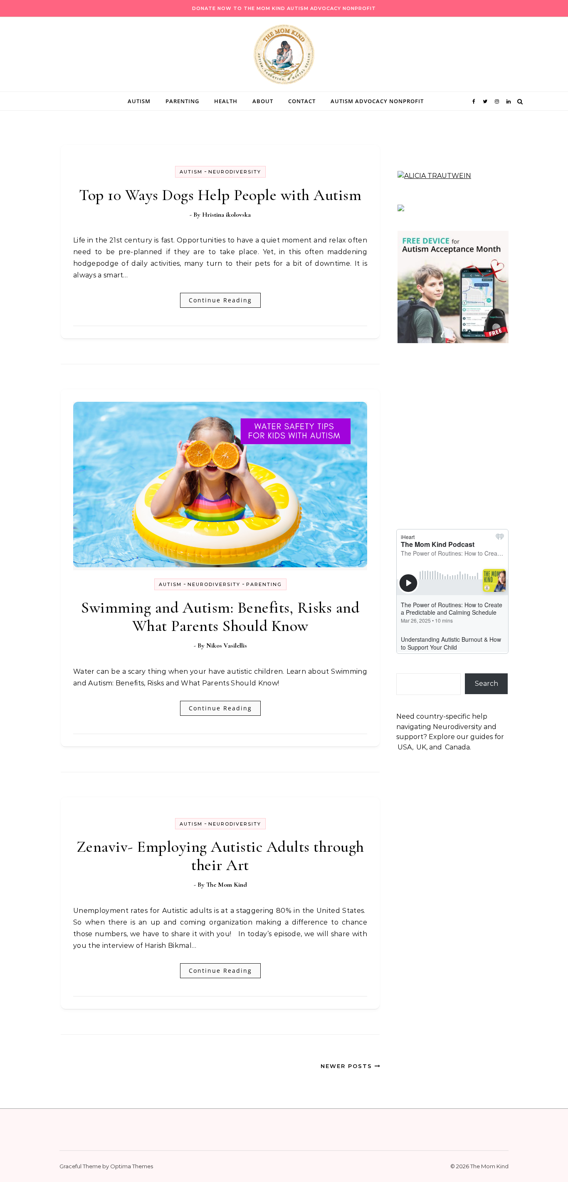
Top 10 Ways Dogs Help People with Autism (220, 195)
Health (225, 101)
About (262, 101)
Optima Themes (131, 1166)
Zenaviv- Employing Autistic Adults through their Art (220, 856)
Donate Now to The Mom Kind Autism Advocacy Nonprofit (284, 8)
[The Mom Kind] (284, 56)
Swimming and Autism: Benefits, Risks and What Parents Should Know (220, 617)
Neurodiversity (234, 172)
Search (486, 683)
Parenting (182, 101)
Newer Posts (348, 1066)
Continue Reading (220, 300)
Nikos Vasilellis (226, 645)
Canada (457, 747)
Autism (139, 101)
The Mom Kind (226, 884)
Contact (302, 101)
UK (421, 747)
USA (405, 747)
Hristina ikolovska (226, 214)
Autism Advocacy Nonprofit (377, 101)
